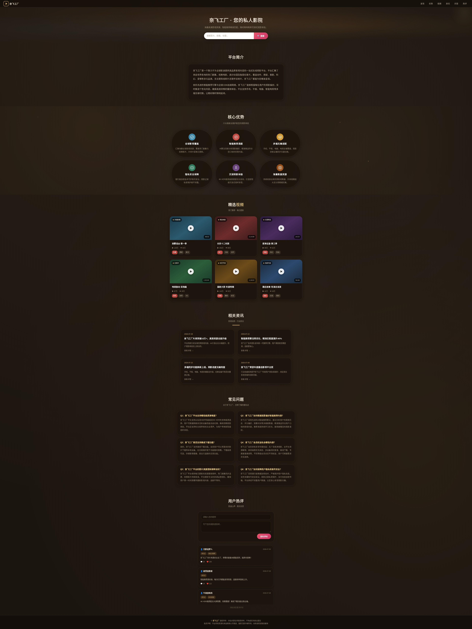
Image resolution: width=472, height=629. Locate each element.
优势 (431, 4)
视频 (439, 4)
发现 (422, 4)
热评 (465, 4)
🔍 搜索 (261, 36)
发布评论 (264, 536)
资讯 (448, 4)
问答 (456, 4)
